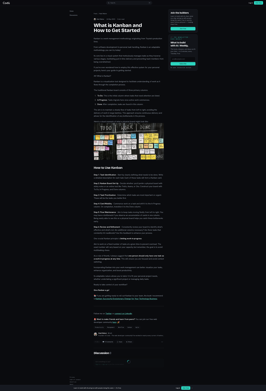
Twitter (108, 313)
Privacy (72, 377)
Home (71, 11)
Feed (95, 14)
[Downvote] (99, 342)
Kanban (130, 327)
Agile (137, 327)
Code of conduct (75, 379)
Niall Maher (103, 14)
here (114, 322)
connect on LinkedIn (123, 313)
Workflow (121, 327)
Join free (258, 3)
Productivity (99, 327)
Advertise (73, 382)
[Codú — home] (6, 3)
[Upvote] (95, 342)
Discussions (73, 15)
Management (111, 327)
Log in (251, 3)
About (71, 384)
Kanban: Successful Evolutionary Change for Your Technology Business (126, 298)
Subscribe (183, 64)
